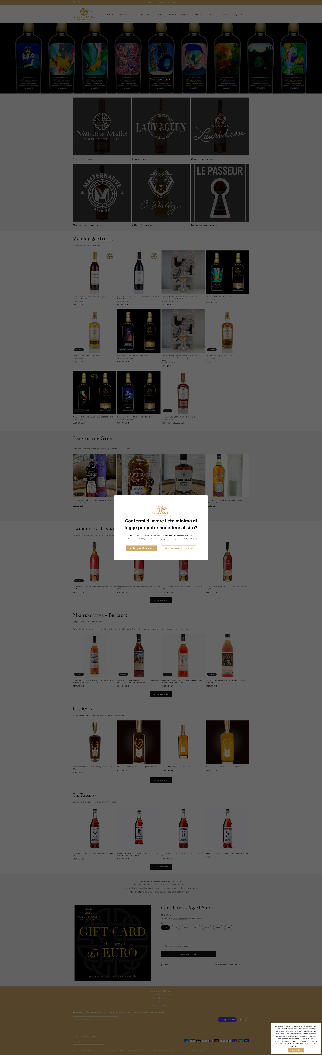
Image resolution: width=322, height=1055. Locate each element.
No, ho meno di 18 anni (179, 548)
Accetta (296, 1050)
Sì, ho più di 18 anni (141, 548)
